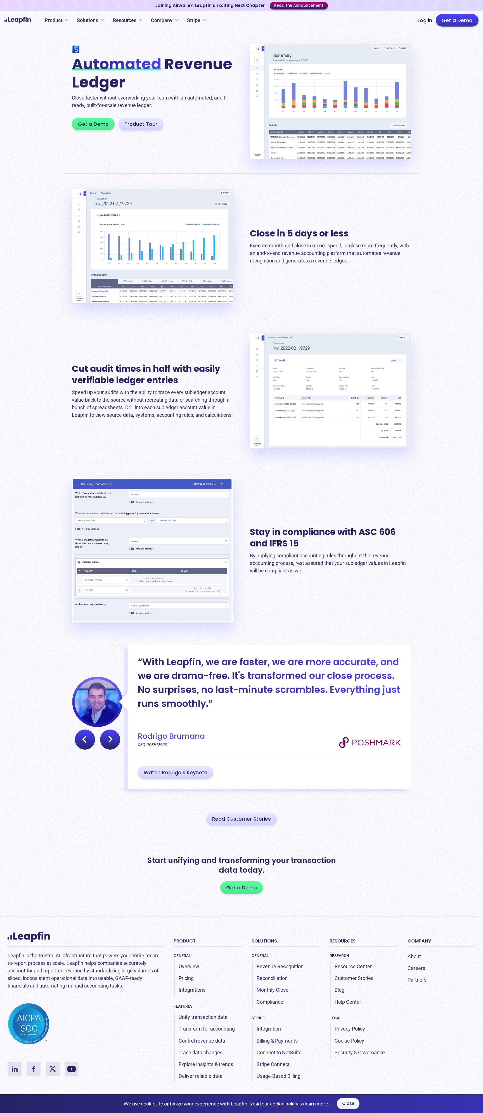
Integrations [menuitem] (192, 990)
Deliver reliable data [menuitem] (200, 1076)
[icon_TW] (53, 1069)
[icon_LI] (15, 1069)
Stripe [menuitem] (258, 1018)
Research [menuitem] (339, 955)
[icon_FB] (34, 1069)
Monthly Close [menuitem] (272, 990)
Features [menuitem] (183, 1006)
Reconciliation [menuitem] (272, 978)
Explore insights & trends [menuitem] (206, 1064)
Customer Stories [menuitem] (354, 978)
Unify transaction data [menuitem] (203, 1017)
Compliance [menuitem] (270, 1002)
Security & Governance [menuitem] (360, 1052)
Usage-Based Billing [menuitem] (278, 1076)
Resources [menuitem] (343, 941)
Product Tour (140, 123)
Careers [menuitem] (416, 968)
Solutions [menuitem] (264, 941)
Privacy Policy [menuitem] (350, 1029)
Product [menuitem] (185, 941)
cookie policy (284, 1103)
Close (348, 1103)
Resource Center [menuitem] (353, 966)
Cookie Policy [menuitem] (349, 1041)
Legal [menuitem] (336, 1018)
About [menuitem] (414, 956)
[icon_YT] (72, 1069)
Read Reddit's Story (168, 772)
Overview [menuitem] (189, 966)
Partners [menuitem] (417, 980)
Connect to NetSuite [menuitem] (279, 1052)
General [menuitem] (182, 955)
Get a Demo (457, 20)
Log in (425, 20)
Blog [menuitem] (339, 990)
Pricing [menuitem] (186, 978)
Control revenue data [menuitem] (202, 1041)
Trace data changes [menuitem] (200, 1052)
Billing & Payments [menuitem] (277, 1041)
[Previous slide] (85, 740)
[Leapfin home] (19, 20)
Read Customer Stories (241, 818)
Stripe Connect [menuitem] (273, 1064)
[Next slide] (110, 740)
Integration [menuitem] (269, 1029)
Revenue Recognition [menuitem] (280, 966)
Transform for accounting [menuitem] (207, 1029)
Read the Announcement (298, 5)
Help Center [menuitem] (348, 1002)
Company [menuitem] (419, 941)
